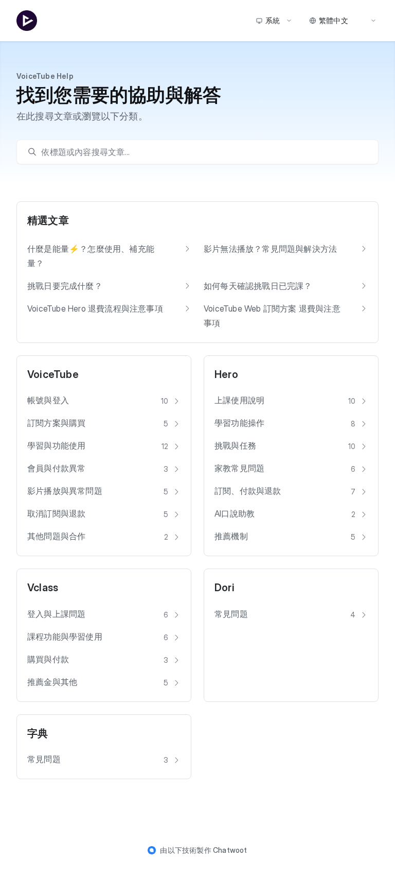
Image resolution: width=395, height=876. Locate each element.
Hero (226, 374)
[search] (202, 152)
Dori (224, 587)
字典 (37, 733)
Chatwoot (230, 850)
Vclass (42, 587)
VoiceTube (53, 374)
